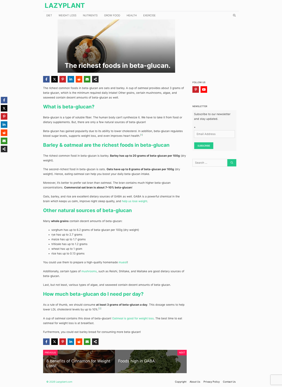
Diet (49, 15)
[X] (54, 79)
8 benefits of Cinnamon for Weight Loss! (78, 363)
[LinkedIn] (71, 79)
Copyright (180, 381)
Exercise (149, 15)
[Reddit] (79, 79)
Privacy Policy (212, 381)
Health (132, 15)
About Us (195, 381)
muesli (123, 262)
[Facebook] (46, 79)
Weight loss (67, 15)
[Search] (231, 163)
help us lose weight (134, 201)
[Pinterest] (62, 79)
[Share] (95, 79)
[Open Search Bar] (234, 15)
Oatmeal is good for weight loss (133, 318)
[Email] (87, 79)
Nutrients (90, 15)
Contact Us (229, 381)
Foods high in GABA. (137, 361)
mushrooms (89, 271)
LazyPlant (65, 5)
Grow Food (112, 15)
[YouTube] (204, 89)
